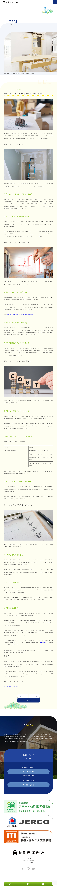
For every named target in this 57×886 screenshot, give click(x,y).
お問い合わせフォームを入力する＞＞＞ (13, 686)
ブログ (11, 73)
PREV (23, 696)
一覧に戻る (28, 700)
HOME (5, 73)
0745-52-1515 (29, 772)
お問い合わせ (29, 785)
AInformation (41, 642)
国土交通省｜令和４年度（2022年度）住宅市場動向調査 (20, 314)
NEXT (34, 696)
